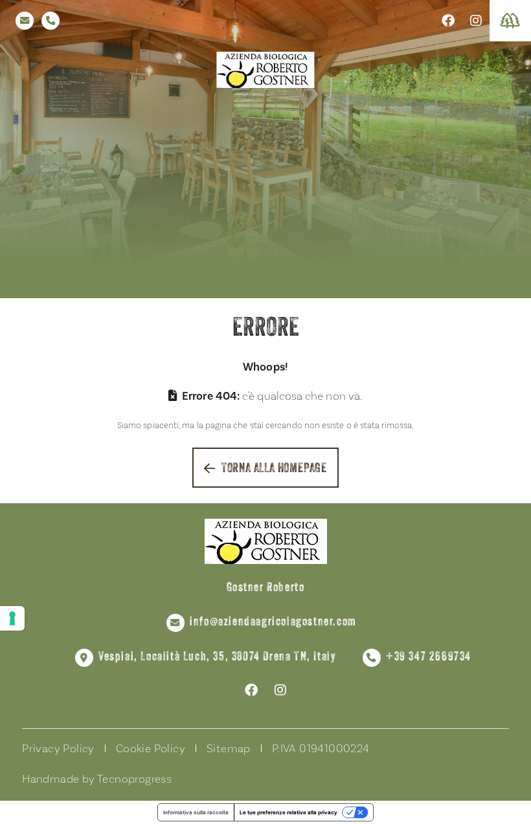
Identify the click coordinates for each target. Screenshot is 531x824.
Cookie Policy (150, 748)
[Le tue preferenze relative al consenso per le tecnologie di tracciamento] (12, 618)
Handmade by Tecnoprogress (97, 779)
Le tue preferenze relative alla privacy (288, 812)
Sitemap (229, 748)
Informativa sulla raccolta (196, 812)
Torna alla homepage (274, 468)
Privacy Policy (58, 748)
